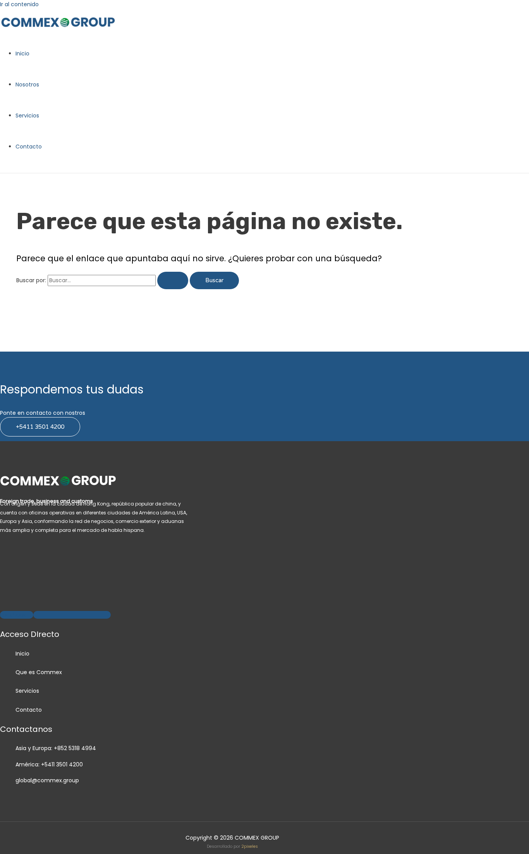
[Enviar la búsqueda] (172, 280)
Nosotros (27, 84)
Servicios (27, 115)
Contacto (28, 146)
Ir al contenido (19, 4)
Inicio (22, 53)
